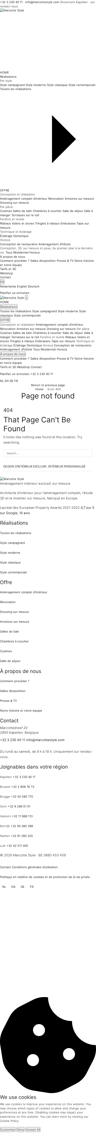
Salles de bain (22, 333)
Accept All (33, 1129)
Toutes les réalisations (15, 311)
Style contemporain (27, 315)
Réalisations (8, 76)
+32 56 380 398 (21, 826)
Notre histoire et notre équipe (21, 710)
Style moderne (68, 311)
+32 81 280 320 (22, 836)
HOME (4, 72)
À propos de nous (12, 256)
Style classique (10, 562)
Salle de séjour (73, 333)
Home (39, 389)
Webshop (6, 273)
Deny (20, 1129)
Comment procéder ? (14, 358)
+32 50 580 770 (22, 796)
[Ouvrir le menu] (30, 293)
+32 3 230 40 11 (11, 2)
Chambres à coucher (47, 333)
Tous (9, 252)
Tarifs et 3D (8, 269)
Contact (5, 277)
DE (11, 381)
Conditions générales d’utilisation (35, 867)
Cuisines (6, 333)
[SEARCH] (89, 453)
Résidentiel (21, 252)
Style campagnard (44, 311)
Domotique (34, 345)
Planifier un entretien (14, 293)
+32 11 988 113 (22, 816)
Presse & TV (65, 358)
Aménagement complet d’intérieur (59, 324)
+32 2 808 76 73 (22, 786)
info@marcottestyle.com (42, 2)
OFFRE (4, 190)
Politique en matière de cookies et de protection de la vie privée (45, 877)
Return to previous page (48, 385)
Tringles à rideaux (22, 341)
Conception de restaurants (72, 345)
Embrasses (42, 341)
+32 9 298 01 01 (19, 806)
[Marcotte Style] (12, 297)
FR (2, 282)
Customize (7, 1129)
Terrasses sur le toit (25, 337)
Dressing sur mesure (61, 329)
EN (7, 381)
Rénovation (8, 329)
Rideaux (70, 337)
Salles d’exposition (43, 358)
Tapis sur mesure (63, 341)
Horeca (34, 252)
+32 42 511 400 (17, 845)
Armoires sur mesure (31, 329)
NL (2, 381)
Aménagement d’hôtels (16, 349)
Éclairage (19, 345)
